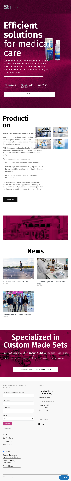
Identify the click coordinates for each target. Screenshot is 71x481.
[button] (17, 7)
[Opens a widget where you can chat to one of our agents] (64, 477)
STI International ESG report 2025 (15, 282)
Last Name (7, 408)
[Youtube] (39, 424)
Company (6, 400)
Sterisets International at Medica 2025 (17, 315)
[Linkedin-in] (43, 424)
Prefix (5, 415)
